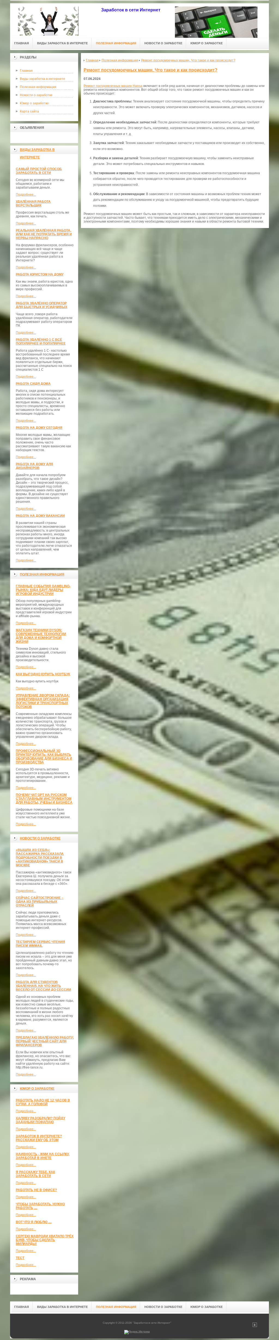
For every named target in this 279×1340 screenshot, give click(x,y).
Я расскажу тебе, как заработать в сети (35, 1174)
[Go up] (255, 1326)
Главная (26, 71)
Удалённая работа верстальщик (33, 203)
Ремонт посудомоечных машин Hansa (113, 86)
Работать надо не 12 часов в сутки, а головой (43, 1102)
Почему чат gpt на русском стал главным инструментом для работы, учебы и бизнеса (44, 798)
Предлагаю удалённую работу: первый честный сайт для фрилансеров (45, 1041)
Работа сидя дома (33, 384)
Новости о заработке (36, 95)
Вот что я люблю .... (33, 1222)
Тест (20, 1258)
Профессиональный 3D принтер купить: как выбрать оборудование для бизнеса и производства (44, 756)
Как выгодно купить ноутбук (43, 674)
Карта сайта (29, 111)
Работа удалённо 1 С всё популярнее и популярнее (41, 341)
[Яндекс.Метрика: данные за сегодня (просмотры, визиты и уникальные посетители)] (137, 1332)
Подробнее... (26, 194)
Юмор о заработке (34, 103)
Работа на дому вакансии (40, 516)
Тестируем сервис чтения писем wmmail (40, 944)
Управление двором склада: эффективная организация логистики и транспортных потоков (43, 701)
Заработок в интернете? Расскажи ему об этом (39, 1138)
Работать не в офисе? (36, 1190)
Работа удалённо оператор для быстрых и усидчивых (41, 305)
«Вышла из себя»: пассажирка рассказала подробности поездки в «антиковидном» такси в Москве (40, 857)
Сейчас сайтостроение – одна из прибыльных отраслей (39, 901)
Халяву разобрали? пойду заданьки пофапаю (40, 1120)
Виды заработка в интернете (42, 79)
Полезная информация (38, 87)
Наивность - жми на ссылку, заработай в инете (42, 1156)
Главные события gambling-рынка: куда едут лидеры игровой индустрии (43, 590)
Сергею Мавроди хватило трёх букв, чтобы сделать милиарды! (45, 1240)
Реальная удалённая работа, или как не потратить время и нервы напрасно (44, 234)
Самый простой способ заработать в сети (39, 171)
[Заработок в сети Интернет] (48, 19)
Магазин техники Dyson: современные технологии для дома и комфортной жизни (41, 636)
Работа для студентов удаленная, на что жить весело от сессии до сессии (43, 986)
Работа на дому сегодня (39, 428)
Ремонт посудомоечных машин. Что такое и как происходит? (150, 70)
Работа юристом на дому (39, 274)
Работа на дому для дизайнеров (34, 466)
